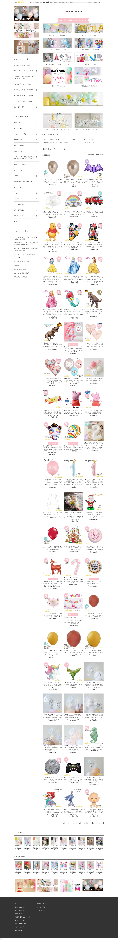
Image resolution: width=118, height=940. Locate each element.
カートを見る (41, 907)
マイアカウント (41, 904)
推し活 (55, 2)
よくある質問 (88, 2)
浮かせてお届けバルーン (63, 2)
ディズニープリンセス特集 (21, 262)
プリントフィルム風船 (69, 139)
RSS (16, 930)
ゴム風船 (66, 142)
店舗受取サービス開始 (20, 277)
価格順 (97, 155)
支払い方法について (20, 907)
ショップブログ (19, 927)
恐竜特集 (16, 265)
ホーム (43, 134)
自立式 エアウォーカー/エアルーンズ (53, 142)
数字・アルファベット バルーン (52, 139)
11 (94, 823)
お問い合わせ (41, 910)
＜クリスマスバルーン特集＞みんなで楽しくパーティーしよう (26, 249)
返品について (18, 914)
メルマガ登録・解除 (20, 923)
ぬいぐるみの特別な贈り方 (21, 273)
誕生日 (51, 2)
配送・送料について (20, 910)
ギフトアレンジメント (74, 2)
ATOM (20, 930)
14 (99, 823)
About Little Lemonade (20, 258)
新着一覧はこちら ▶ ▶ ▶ (75, 11)
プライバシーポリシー (21, 920)
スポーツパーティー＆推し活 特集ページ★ (26, 254)
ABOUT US (95, 2)
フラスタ (82, 2)
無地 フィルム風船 (88, 139)
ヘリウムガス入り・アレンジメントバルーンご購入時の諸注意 (26, 238)
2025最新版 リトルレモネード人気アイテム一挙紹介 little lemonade (26, 244)
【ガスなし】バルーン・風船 (53, 134)
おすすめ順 (91, 155)
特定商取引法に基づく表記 (22, 917)
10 (90, 823)
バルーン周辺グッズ (89, 142)
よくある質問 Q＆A (20, 269)
